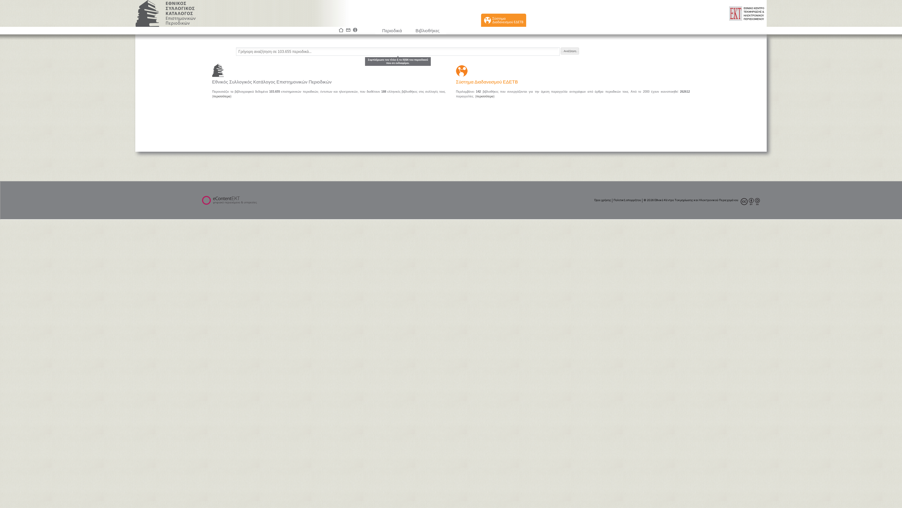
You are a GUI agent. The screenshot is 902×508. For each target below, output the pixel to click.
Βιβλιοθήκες (427, 30)
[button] (570, 51)
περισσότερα (221, 96)
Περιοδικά (392, 30)
